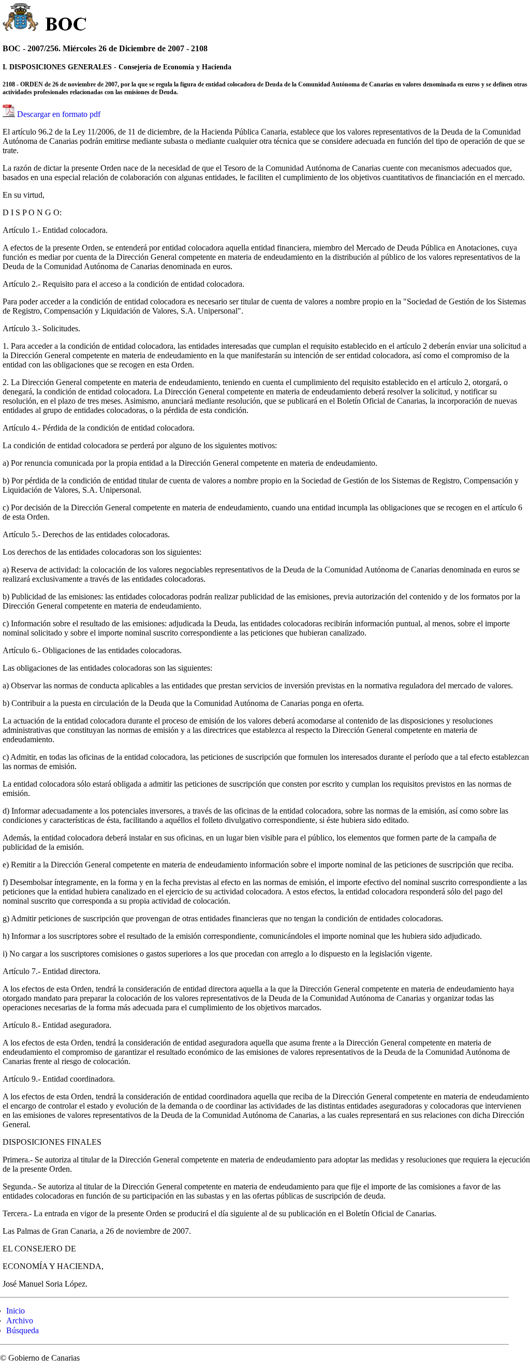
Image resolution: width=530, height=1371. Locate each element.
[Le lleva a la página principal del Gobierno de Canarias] (21, 18)
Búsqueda (22, 1330)
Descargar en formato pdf (58, 114)
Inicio (15, 1310)
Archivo (19, 1320)
